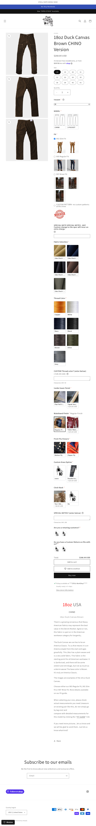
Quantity (57, 88)
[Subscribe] (66, 776)
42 (81, 83)
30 (73, 72)
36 (57, 83)
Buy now (72, 575)
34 (73, 77)
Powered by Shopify (21, 820)
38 (65, 83)
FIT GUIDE (81, 717)
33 (65, 77)
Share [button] (59, 741)
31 (80, 72)
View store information (65, 590)
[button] (4, 21)
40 (73, 83)
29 (65, 72)
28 (57, 72)
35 (81, 77)
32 (57, 77)
